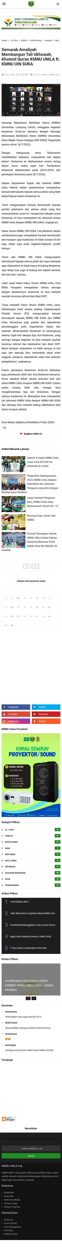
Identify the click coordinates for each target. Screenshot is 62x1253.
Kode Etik (8, 1196)
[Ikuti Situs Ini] (46, 721)
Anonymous (11, 1011)
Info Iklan (8, 1230)
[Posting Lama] (35, 566)
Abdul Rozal (11, 1022)
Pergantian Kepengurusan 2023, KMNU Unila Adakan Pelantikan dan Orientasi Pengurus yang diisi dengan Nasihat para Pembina (30, 484)
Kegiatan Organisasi (15, 873)
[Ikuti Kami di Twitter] (46, 707)
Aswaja (9, 836)
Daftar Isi (8, 1219)
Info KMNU (10, 854)
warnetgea (10, 1045)
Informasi (10, 867)
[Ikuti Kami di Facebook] (16, 707)
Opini (7, 879)
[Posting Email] (4, 427)
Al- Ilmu (37, 74)
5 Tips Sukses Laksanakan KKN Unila (28, 948)
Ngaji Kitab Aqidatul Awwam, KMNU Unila (30, 936)
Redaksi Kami (10, 1234)
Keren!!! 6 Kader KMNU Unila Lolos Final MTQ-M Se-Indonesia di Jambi (43, 462)
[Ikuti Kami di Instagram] (16, 721)
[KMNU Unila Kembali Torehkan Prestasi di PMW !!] (31, 993)
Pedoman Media (12, 1199)
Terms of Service (12, 1207)
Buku (7, 848)
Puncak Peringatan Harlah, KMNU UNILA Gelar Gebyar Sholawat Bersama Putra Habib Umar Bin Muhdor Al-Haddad (30, 541)
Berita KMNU (11, 842)
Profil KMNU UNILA (19, 901)
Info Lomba (11, 861)
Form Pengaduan (12, 1227)
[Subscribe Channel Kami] (16, 714)
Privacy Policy (11, 1203)
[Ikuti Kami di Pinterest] (46, 714)
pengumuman (12, 885)
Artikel (45, 74)
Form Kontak (10, 1223)
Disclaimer (9, 1192)
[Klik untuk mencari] (58, 4)
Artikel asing (55, 74)
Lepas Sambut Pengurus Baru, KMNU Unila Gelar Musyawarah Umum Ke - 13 (42, 502)
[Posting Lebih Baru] (26, 566)
